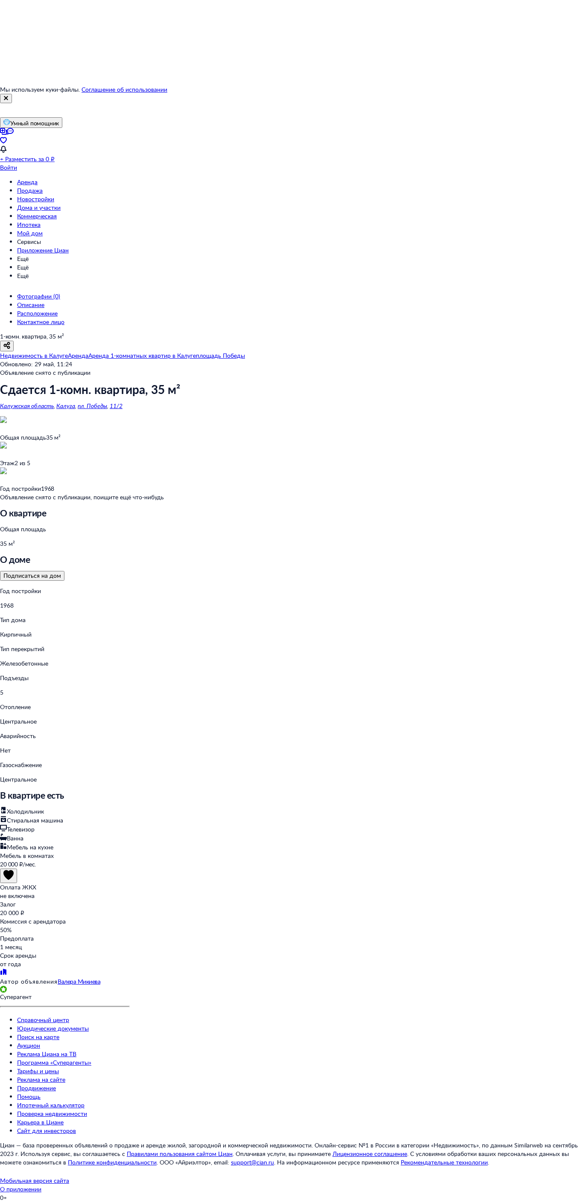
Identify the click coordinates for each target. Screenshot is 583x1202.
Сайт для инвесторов (46, 1131)
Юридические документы (53, 1028)
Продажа (30, 190)
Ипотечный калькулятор (51, 1105)
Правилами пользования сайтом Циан (180, 1154)
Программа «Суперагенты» (54, 1062)
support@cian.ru (252, 1162)
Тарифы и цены (38, 1071)
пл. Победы (92, 406)
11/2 (116, 406)
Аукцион (28, 1045)
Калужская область (27, 406)
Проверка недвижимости (52, 1113)
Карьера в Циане (40, 1122)
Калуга (65, 406)
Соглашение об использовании (124, 89)
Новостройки (35, 199)
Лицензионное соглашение (369, 1154)
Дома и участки (39, 207)
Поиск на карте (38, 1037)
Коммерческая (37, 216)
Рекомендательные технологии (444, 1162)
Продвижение (36, 1088)
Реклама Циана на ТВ (46, 1054)
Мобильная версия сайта (34, 1180)
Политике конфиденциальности (112, 1162)
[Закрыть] (6, 98)
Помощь (29, 1096)
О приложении (20, 1189)
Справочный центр (43, 1020)
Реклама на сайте (41, 1079)
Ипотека (29, 224)
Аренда (27, 182)
